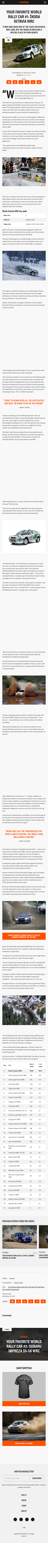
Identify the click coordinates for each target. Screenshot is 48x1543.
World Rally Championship (12, 1289)
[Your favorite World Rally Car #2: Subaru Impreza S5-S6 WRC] (19, 1237)
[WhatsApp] (21, 82)
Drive (24, 1500)
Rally (24, 1495)
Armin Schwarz (12, 1287)
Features (5, 1252)
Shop (24, 1505)
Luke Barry (27, 75)
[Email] (39, 82)
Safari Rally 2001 (32, 1287)
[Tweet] (15, 82)
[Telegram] (27, 82)
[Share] (9, 82)
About (24, 1511)
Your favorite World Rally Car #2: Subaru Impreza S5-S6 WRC (24, 936)
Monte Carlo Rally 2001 (22, 1287)
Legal (24, 1527)
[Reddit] (33, 82)
